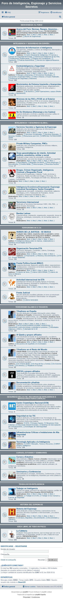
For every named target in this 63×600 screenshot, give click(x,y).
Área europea (38, 164)
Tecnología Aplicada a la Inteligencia (33, 442)
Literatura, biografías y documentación (31, 518)
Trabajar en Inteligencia (27, 488)
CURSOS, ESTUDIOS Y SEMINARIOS (31, 453)
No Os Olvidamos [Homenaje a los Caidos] (35, 112)
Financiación (30, 256)
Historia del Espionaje (26, 509)
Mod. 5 (35, 35)
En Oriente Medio (24, 364)
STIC (27, 423)
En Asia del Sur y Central (41, 364)
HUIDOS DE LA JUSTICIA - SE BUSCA (33, 232)
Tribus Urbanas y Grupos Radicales (46, 77)
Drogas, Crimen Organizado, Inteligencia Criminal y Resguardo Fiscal (34, 171)
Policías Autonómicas (26, 60)
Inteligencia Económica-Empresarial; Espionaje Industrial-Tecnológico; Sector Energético (38, 188)
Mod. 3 (40, 35)
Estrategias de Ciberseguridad (36, 426)
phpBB (25, 592)
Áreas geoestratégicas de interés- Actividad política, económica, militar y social (36, 154)
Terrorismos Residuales (43, 75)
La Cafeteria (21, 531)
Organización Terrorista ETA (29, 248)
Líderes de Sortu (23, 272)
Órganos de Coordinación (41, 58)
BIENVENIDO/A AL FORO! (31, 25)
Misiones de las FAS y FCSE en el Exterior (35, 99)
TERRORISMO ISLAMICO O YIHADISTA (31, 307)
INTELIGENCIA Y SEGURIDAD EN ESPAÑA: (31, 44)
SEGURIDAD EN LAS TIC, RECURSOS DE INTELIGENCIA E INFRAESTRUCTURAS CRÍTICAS (31, 398)
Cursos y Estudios (24, 457)
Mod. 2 (46, 35)
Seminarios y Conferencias (28, 472)
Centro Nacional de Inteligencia (37, 55)
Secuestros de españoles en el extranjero (31, 344)
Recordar (41, 560)
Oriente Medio (26, 164)
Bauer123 (21, 582)
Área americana (52, 162)
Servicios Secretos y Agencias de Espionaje (36, 127)
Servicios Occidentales (34, 134)
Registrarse (21, 546)
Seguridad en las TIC (25, 416)
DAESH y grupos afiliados (28, 371)
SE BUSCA (30, 91)
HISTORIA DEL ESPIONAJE (31, 505)
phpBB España (40, 594)
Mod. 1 (52, 35)
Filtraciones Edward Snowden (28, 425)
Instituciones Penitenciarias (20, 58)
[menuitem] (8, 12)
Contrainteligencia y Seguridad (30, 66)
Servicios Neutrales (52, 134)
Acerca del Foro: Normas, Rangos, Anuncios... (37, 29)
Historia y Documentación (46, 256)
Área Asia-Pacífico (52, 164)
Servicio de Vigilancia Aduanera (48, 60)
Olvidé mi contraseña (8, 560)
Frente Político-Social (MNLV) (29, 263)
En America (20, 365)
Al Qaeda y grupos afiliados (29, 335)
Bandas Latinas (23, 213)
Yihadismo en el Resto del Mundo (31, 349)
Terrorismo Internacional (27, 202)
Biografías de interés (37, 162)
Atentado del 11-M (31, 329)
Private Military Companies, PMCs (31, 143)
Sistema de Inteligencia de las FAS (47, 57)
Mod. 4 (29, 35)
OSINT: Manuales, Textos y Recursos (39, 444)
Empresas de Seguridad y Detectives (23, 78)
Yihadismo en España (26, 311)
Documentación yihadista (27, 382)
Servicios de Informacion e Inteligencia (34, 48)
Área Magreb (22, 162)
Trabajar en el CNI (32, 496)
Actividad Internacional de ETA (30, 280)
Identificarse (7, 546)
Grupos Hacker (37, 423)
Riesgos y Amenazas (25, 75)
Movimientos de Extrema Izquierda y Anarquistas (38, 84)
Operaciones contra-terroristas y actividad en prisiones (28, 327)
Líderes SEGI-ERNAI (39, 272)
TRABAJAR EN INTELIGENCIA (31, 484)
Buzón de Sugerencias (33, 36)
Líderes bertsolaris (31, 300)
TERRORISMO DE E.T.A (31, 228)
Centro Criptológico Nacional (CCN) (32, 403)
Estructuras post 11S (31, 136)
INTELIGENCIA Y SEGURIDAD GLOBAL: (31, 123)
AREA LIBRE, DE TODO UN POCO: (31, 527)
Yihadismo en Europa (34, 365)
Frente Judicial (23, 293)
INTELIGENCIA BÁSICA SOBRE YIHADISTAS (34, 325)
